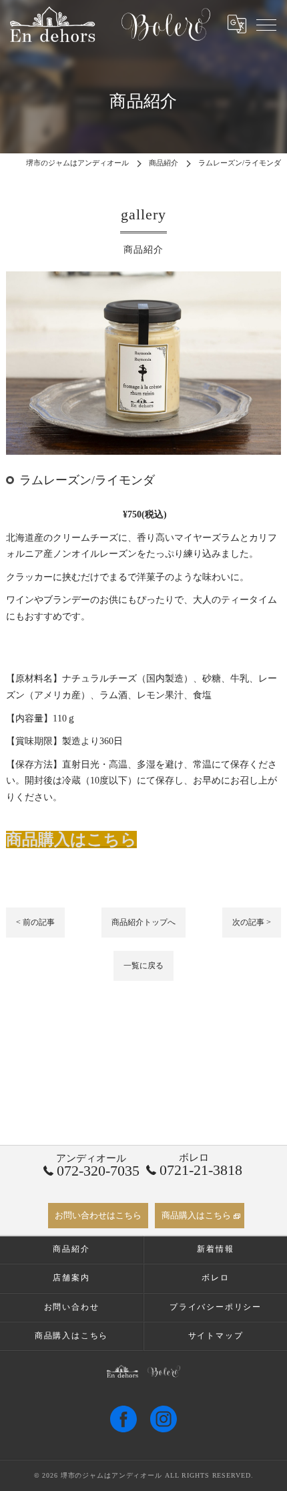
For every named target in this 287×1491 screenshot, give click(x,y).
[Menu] (266, 24)
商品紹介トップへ (143, 922)
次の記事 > (251, 922)
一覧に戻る (143, 965)
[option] (144, 363)
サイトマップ (216, 1335)
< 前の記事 (35, 922)
